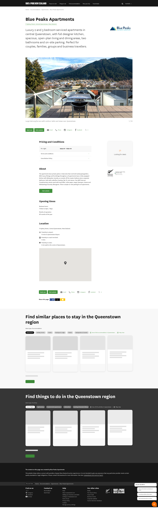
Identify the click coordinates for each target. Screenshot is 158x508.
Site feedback (47, 490)
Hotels (50, 332)
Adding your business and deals (70, 494)
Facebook (30, 494)
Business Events (91, 496)
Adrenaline (67, 407)
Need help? (47, 492)
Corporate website (92, 498)
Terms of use (65, 498)
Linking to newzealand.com (69, 496)
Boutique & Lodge (60, 332)
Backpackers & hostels (81, 332)
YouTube (30, 496)
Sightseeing (40, 407)
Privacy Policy (66, 500)
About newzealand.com (68, 492)
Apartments (30, 332)
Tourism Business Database (94, 500)
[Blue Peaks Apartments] (120, 29)
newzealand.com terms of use (93, 475)
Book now (29, 130)
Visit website (39, 130)
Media (89, 490)
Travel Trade (90, 494)
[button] (53, 4)
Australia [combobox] (127, 3)
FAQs (63, 490)
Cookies (64, 502)
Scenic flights (30, 407)
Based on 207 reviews (118, 174)
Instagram (30, 492)
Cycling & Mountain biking (81, 407)
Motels (70, 332)
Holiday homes (41, 332)
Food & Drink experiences (54, 407)
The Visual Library (92, 492)
